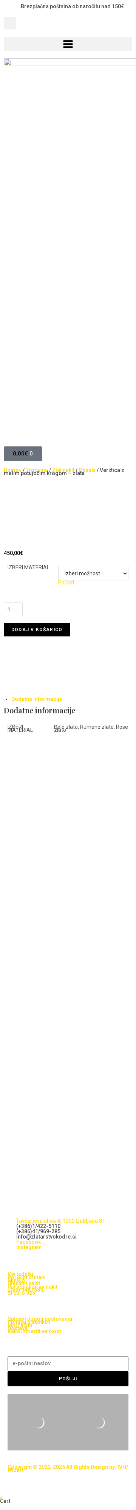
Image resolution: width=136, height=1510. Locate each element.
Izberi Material (28, 567)
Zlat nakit (63, 470)
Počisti (66, 582)
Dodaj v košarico (36, 629)
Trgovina (37, 470)
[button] (10, 23)
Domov (13, 470)
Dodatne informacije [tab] (36, 699)
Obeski (87, 470)
